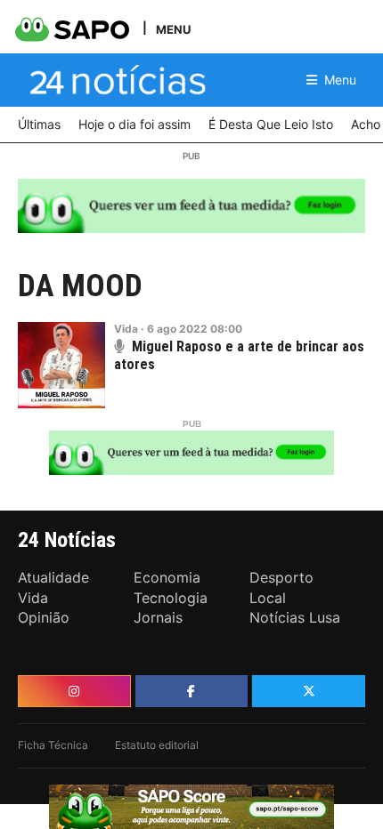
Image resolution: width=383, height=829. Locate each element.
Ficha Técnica (53, 745)
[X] (308, 691)
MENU (173, 29)
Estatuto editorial (157, 745)
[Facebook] (192, 691)
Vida (126, 328)
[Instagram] (74, 691)
